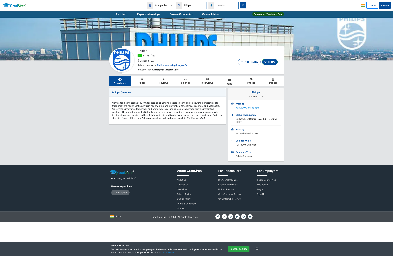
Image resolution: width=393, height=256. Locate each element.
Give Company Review (229, 194)
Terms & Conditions (186, 203)
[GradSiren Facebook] (217, 216)
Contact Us (182, 184)
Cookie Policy (167, 252)
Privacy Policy (184, 194)
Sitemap (181, 208)
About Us (181, 179)
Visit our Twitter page (224, 216)
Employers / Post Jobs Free (268, 14)
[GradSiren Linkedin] (237, 216)
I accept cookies (238, 248)
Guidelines (182, 189)
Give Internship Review (229, 199)
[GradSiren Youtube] (250, 216)
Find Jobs (122, 14)
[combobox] (160, 5)
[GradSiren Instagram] (243, 216)
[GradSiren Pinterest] (230, 216)
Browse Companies (181, 14)
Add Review (250, 61)
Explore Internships (148, 14)
